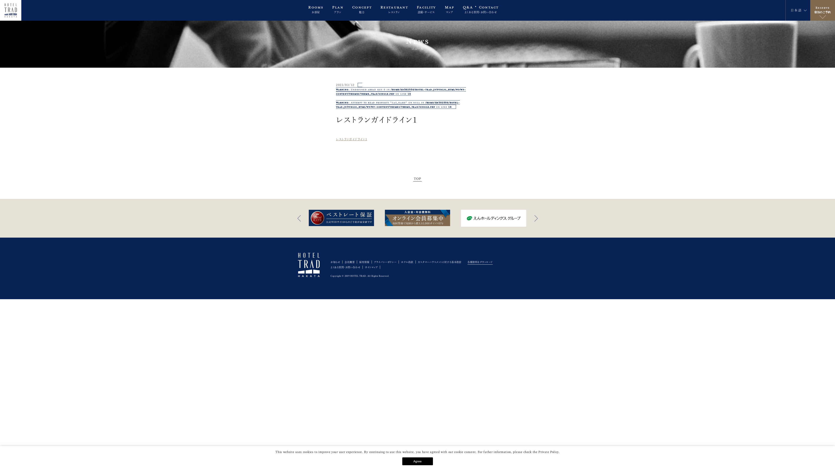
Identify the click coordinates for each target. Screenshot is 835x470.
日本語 (796, 10)
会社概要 (350, 262)
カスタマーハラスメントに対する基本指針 (439, 262)
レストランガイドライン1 (351, 139)
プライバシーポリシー (385, 262)
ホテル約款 (407, 262)
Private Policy (548, 451)
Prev (299, 218)
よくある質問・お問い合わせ (345, 267)
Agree (417, 461)
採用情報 (364, 262)
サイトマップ (371, 267)
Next (536, 218)
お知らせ (335, 262)
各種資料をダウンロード (480, 262)
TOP (417, 178)
